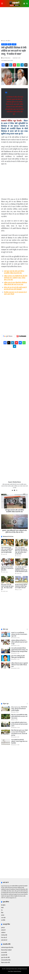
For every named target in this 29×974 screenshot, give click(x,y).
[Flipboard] (21, 336)
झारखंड (2, 915)
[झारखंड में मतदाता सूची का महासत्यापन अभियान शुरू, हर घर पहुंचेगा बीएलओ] (21, 579)
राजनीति (14, 44)
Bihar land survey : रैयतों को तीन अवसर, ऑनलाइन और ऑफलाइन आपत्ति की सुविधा (19, 708)
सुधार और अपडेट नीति (5, 957)
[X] (17, 490)
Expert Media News (6, 58)
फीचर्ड (2, 908)
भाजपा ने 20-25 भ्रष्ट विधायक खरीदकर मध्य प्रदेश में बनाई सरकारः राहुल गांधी (19, 634)
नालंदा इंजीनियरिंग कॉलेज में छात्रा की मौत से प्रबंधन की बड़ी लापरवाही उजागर (19, 724)
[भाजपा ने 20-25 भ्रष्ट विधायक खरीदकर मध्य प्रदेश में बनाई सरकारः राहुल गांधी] (5, 634)
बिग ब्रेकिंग (8, 41)
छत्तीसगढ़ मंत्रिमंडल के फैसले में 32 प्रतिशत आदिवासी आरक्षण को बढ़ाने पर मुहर (19, 642)
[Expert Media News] (14, 3)
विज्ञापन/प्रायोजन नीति (5, 963)
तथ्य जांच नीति (4, 952)
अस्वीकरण (3, 933)
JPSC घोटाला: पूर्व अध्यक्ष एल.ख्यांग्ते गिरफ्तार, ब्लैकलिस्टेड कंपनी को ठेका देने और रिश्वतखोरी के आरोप (21, 569)
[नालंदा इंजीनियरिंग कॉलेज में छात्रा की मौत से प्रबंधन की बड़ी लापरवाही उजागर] (5, 724)
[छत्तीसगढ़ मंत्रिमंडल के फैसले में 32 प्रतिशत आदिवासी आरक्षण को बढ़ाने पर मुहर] (5, 642)
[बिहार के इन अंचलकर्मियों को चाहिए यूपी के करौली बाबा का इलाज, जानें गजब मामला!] (5, 716)
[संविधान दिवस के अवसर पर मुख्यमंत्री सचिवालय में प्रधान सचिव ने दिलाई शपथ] (5, 665)
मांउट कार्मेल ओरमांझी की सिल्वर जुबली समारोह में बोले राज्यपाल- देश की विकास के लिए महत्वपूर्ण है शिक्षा (19, 650)
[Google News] (7, 336)
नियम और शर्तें (4, 938)
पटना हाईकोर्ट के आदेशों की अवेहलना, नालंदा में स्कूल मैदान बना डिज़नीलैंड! (19, 741)
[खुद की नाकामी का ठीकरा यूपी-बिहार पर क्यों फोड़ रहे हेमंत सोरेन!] (7, 562)
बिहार (9, 44)
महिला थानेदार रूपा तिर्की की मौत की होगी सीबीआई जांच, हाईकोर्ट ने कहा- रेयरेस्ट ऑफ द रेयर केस (15, 278)
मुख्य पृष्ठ (3, 928)
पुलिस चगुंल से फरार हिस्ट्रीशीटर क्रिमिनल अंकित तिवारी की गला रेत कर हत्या (15, 284)
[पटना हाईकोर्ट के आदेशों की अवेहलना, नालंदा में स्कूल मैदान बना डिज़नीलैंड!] (5, 742)
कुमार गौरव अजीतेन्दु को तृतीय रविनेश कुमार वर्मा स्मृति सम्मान (18, 657)
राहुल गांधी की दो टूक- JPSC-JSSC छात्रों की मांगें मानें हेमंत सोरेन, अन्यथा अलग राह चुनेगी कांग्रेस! (7, 550)
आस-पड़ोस (3, 918)
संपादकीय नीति (4, 955)
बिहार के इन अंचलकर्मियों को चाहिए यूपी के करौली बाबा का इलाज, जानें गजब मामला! (19, 716)
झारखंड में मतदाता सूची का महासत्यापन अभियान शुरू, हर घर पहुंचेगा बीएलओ (21, 586)
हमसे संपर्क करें (4, 940)
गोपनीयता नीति (4, 935)
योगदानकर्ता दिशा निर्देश (6, 960)
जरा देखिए (3, 920)
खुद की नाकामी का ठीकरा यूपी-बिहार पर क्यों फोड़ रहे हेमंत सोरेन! (7, 568)
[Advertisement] (14, 23)
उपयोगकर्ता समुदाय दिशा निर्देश (7, 947)
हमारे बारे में (3, 930)
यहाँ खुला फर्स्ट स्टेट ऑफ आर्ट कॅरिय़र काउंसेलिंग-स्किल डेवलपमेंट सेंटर (14, 272)
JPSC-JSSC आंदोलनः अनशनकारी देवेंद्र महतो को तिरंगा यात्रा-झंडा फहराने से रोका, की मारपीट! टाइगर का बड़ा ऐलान (21, 551)
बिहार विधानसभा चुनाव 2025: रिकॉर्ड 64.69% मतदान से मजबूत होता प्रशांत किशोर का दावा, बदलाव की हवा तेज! (19, 732)
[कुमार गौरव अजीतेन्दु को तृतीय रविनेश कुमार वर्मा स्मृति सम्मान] (5, 658)
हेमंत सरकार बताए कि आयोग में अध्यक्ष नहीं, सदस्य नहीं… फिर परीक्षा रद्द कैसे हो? (7, 587)
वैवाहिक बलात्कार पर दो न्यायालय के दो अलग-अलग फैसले (15, 293)
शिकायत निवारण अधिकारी (6, 950)
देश (2, 910)
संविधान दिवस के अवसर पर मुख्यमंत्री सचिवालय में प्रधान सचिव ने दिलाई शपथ (19, 665)
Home (3, 41)
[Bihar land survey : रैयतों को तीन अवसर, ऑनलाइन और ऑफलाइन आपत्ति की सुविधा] (5, 708)
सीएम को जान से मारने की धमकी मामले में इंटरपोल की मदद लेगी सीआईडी (15, 288)
